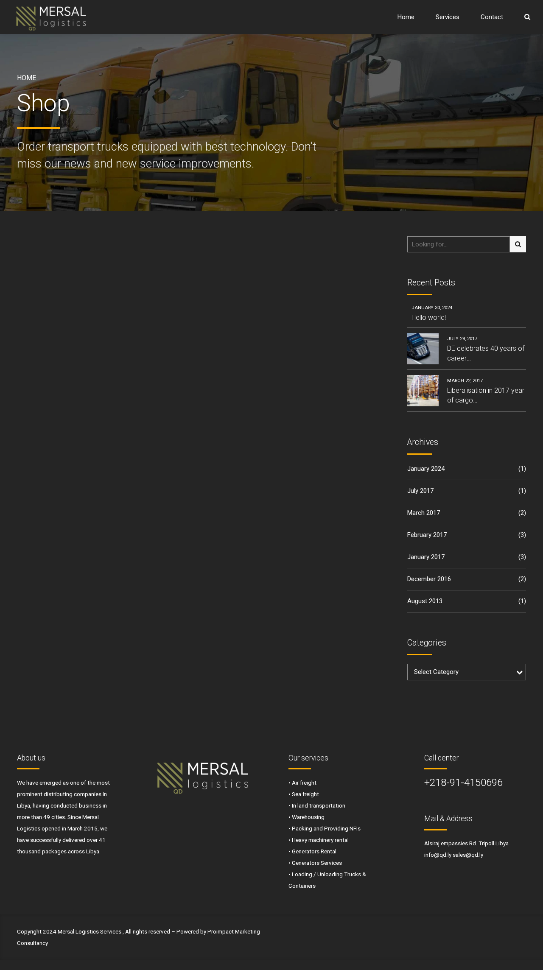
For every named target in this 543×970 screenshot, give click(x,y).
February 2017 (427, 535)
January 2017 (426, 557)
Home (405, 17)
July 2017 (420, 491)
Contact (492, 17)
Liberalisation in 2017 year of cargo (485, 395)
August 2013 (424, 601)
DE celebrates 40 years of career (485, 353)
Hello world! (428, 317)
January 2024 (426, 468)
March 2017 (423, 513)
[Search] (527, 17)
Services (447, 17)
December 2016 (429, 579)
